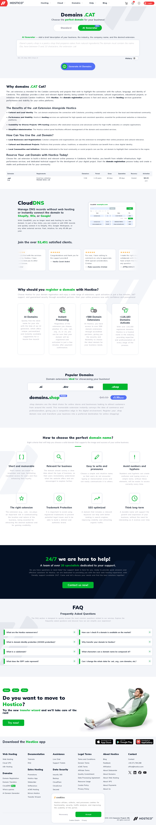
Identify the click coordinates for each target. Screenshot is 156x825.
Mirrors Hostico (34, 793)
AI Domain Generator (11, 793)
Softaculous (32, 786)
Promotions (32, 775)
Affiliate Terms (84, 770)
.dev (65, 386)
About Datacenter (110, 770)
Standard (66, 28)
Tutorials (31, 759)
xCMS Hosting (33, 789)
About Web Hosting (111, 778)
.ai (40, 386)
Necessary (63, 814)
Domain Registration (11, 778)
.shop (115, 386)
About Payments (109, 785)
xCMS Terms (83, 767)
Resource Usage (84, 782)
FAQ (29, 763)
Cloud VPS (7, 763)
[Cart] (126, 3)
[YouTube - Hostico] (145, 774)
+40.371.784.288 (134, 763)
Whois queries (8, 789)
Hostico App (33, 778)
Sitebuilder (32, 782)
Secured (56, 789)
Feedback (107, 763)
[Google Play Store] (124, 744)
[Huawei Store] (144, 744)
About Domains (109, 774)
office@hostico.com (135, 767)
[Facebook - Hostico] (140, 774)
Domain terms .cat (43, 180)
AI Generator (91, 27)
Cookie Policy (83, 785)
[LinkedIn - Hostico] (135, 774)
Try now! (13, 722)
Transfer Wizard (34, 797)
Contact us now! (78, 585)
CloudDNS (9, 786)
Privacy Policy (83, 789)
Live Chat (56, 759)
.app (90, 386)
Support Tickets (59, 763)
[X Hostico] (130, 774)
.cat (9, 178)
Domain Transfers (10, 782)
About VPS (107, 782)
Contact (131, 759)
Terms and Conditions (86, 759)
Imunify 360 (57, 775)
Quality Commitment (86, 774)
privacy (84, 820)
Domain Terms (83, 763)
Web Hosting (8, 759)
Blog (105, 759)
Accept (88, 814)
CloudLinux (57, 786)
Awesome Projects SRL (121, 818)
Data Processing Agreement (89, 778)
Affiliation (107, 767)
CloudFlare (57, 782)
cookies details (74, 820)
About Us (107, 789)
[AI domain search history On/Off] (135, 58)
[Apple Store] (104, 744)
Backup (56, 778)
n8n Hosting (7, 767)
